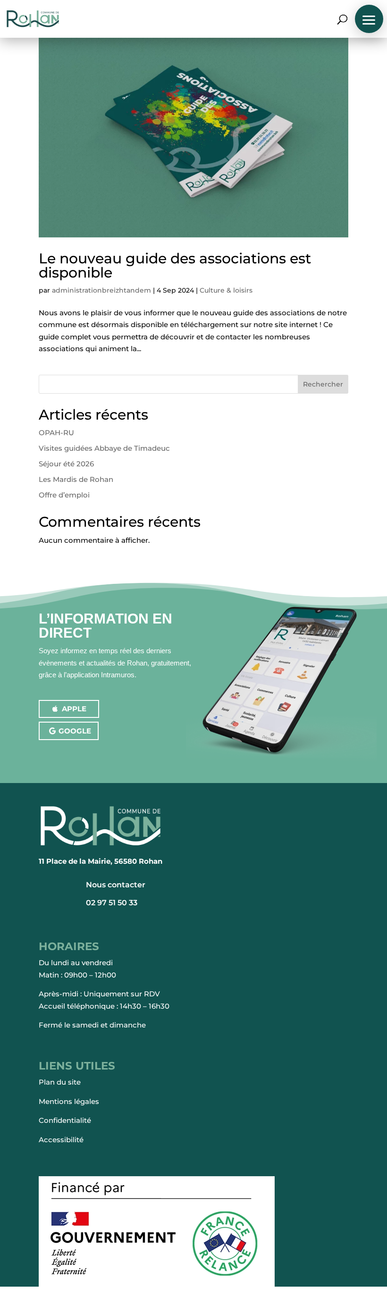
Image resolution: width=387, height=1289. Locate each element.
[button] (369, 19)
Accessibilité (61, 1139)
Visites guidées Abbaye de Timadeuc (104, 448)
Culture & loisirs (226, 290)
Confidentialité (65, 1120)
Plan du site (60, 1082)
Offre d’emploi (64, 494)
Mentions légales (69, 1101)
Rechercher (323, 384)
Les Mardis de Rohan (76, 479)
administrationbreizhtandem (101, 290)
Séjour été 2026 (66, 463)
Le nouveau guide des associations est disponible (175, 265)
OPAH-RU (56, 432)
